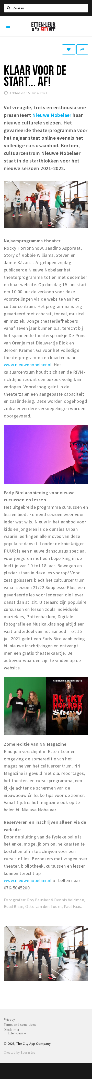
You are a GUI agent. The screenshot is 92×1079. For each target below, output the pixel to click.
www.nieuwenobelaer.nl (27, 365)
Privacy (9, 1019)
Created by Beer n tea (20, 1052)
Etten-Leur (16, 1033)
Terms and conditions (20, 1024)
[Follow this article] (68, 49)
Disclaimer (11, 1030)
